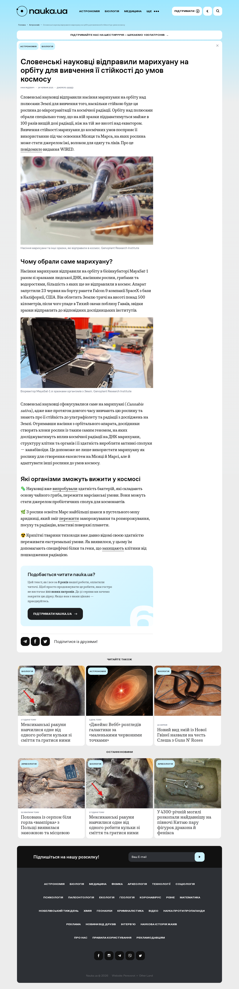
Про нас (80, 937)
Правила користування (111, 937)
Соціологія (185, 884)
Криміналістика (130, 910)
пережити (69, 518)
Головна (22, 25)
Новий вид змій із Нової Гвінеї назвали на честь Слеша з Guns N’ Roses (182, 735)
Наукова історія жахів (159, 924)
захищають (113, 548)
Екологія (106, 897)
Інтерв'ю (128, 924)
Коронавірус (150, 897)
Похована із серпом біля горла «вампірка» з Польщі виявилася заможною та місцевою (46, 824)
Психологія (53, 897)
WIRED (70, 87)
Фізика (117, 884)
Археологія (137, 884)
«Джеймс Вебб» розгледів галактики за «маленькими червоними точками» (115, 732)
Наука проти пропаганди (184, 910)
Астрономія (89, 11)
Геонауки (104, 910)
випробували (64, 488)
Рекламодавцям (150, 937)
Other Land (146, 975)
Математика (190, 897)
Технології (161, 884)
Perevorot (129, 975)
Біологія (112, 11)
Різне (170, 897)
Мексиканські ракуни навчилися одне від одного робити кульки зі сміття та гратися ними (46, 732)
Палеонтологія (81, 897)
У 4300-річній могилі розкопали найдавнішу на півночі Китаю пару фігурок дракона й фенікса (184, 822)
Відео (153, 910)
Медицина (133, 11)
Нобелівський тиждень (59, 910)
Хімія (88, 910)
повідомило (31, 149)
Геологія (127, 897)
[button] (187, 11)
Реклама (73, 924)
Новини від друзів (101, 924)
